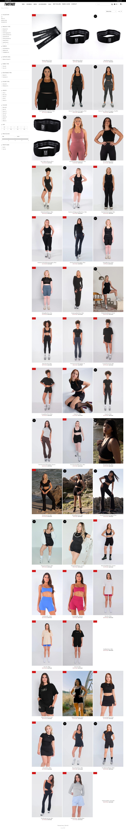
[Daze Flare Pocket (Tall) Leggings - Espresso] (47, 441)
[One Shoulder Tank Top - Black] (47, 794)
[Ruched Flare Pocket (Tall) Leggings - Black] (108, 491)
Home (2, 8)
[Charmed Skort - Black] (47, 744)
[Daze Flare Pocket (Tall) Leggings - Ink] (77, 340)
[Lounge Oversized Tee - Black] (108, 340)
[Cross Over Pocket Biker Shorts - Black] (77, 441)
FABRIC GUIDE (66, 4)
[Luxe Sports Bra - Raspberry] (77, 592)
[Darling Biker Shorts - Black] (108, 238)
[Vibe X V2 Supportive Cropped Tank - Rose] (77, 137)
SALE (49, 4)
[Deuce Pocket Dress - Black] (77, 744)
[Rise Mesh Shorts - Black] (108, 643)
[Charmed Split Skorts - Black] (108, 693)
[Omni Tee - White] (108, 592)
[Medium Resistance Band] (77, 36)
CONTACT (74, 4)
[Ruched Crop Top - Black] (47, 491)
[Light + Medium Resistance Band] (47, 137)
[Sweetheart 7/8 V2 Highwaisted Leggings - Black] (47, 238)
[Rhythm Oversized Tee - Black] (47, 693)
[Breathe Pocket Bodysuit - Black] (47, 188)
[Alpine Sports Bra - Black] (47, 340)
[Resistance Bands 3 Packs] (47, 36)
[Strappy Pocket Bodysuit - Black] (47, 542)
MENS (35, 4)
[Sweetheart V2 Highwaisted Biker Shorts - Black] (77, 188)
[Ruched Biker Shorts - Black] (77, 491)
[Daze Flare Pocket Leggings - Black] (108, 188)
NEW (23, 4)
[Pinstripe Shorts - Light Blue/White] (77, 794)
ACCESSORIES (42, 4)
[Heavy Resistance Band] (108, 36)
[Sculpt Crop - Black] (77, 390)
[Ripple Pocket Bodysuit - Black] (77, 693)
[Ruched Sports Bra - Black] (108, 441)
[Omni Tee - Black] (77, 643)
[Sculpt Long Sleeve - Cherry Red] (108, 794)
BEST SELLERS (57, 4)
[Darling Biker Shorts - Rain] (47, 289)
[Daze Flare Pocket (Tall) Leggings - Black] (77, 238)
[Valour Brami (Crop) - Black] (108, 137)
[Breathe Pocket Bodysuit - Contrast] (108, 289)
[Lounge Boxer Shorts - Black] (47, 390)
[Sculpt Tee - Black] (108, 390)
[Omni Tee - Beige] (47, 643)
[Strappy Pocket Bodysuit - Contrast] (77, 542)
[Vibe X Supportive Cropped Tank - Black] (47, 87)
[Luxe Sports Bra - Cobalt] (47, 592)
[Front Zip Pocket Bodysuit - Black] (108, 744)
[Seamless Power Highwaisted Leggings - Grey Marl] (108, 87)
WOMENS (29, 4)
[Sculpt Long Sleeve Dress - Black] (77, 289)
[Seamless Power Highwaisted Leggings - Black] (77, 87)
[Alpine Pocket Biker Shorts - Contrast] (108, 542)
